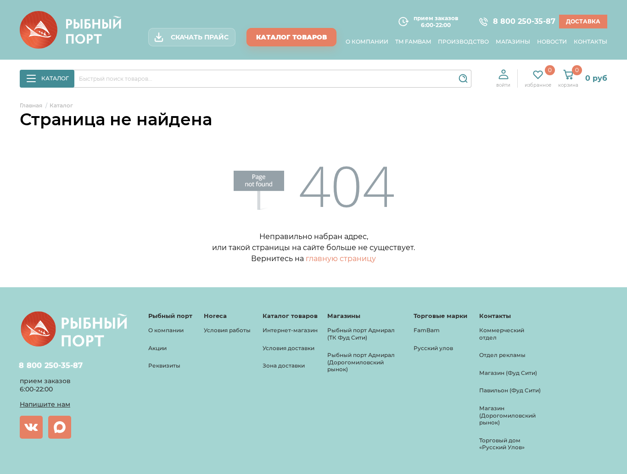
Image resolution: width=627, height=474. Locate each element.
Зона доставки (284, 365)
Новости (552, 41)
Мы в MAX (59, 427)
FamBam (427, 330)
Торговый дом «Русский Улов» (502, 444)
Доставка (583, 21)
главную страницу (341, 258)
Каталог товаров (291, 37)
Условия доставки (288, 348)
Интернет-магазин (290, 330)
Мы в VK (31, 427)
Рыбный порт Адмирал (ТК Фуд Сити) (361, 334)
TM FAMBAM (413, 41)
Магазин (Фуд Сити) (508, 372)
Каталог (55, 78)
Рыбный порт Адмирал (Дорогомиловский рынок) (361, 362)
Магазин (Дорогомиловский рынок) (507, 415)
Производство (463, 41)
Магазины (513, 41)
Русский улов (433, 348)
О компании (367, 41)
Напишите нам (45, 404)
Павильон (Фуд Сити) (510, 390)
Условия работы (227, 330)
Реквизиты (164, 365)
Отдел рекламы (502, 354)
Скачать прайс (200, 37)
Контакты (590, 41)
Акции (157, 348)
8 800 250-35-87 (520, 21)
